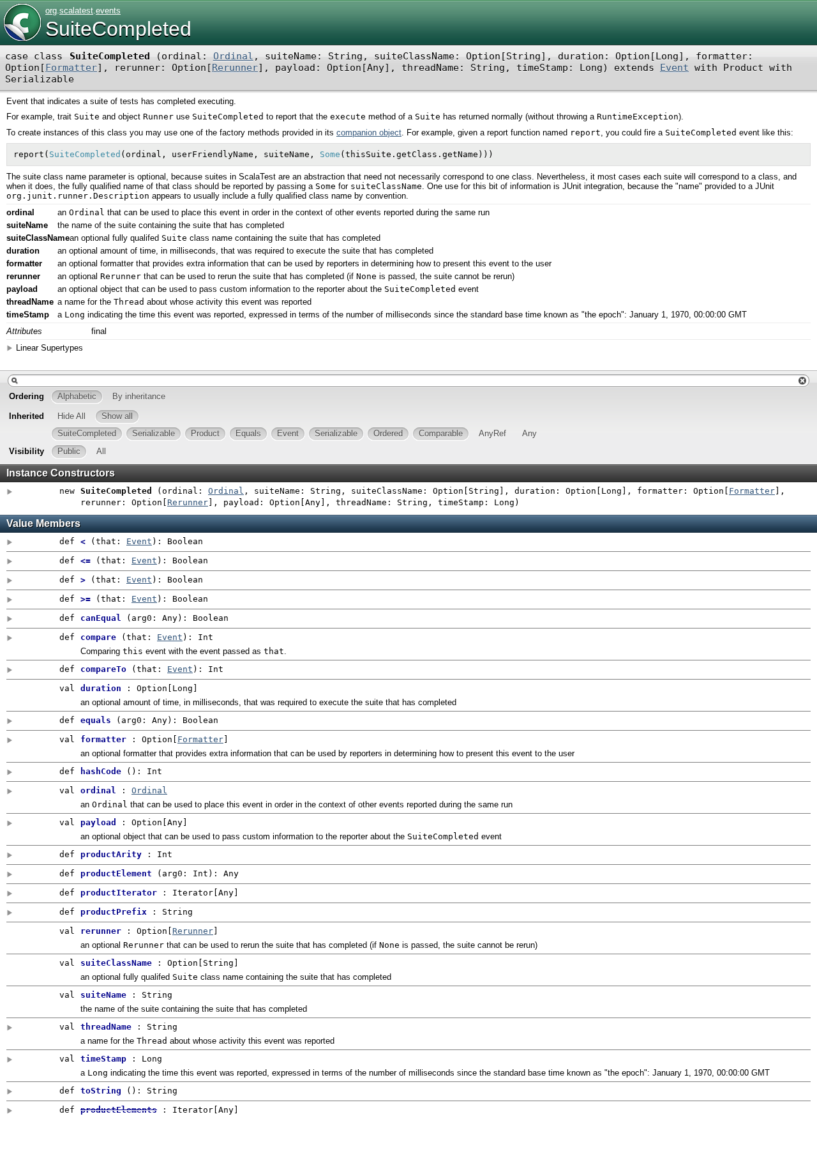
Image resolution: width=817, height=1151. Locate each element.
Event (674, 67)
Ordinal (233, 56)
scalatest (76, 10)
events (108, 10)
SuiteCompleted (118, 28)
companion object (368, 132)
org (51, 10)
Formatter (71, 67)
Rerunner (235, 67)
